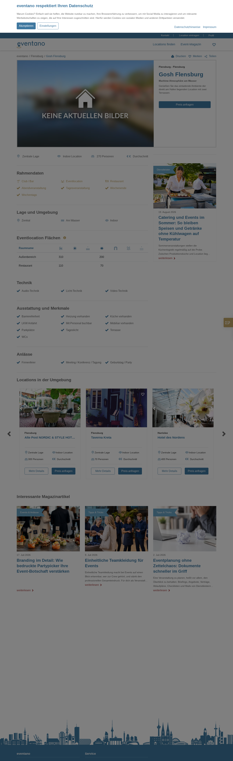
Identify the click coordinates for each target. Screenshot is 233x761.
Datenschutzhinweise (187, 27)
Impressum (209, 27)
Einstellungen (48, 25)
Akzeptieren (26, 25)
